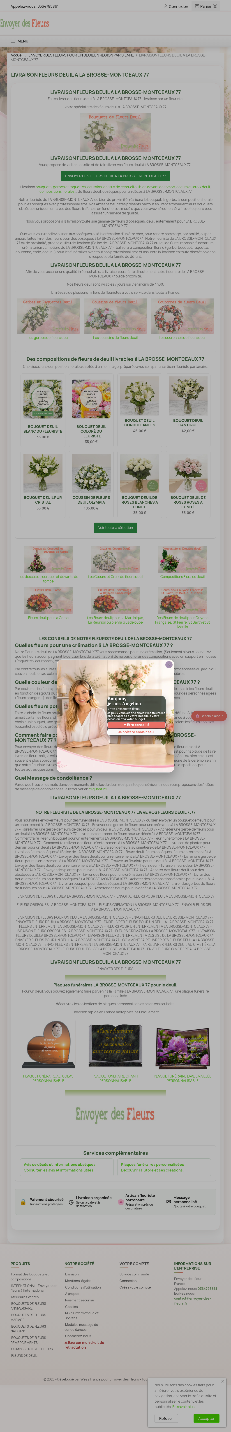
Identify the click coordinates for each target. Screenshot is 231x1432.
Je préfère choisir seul (136, 732)
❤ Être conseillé (136, 725)
